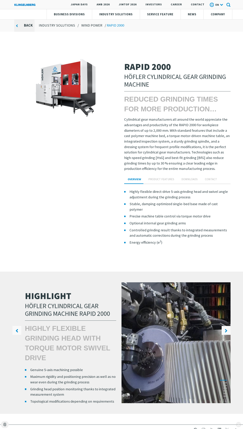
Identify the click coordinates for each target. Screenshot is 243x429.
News (192, 14)
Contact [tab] (211, 179)
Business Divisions (69, 14)
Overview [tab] (134, 179)
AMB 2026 (103, 4)
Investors (154, 4)
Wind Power (91, 25)
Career (176, 4)
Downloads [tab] (189, 179)
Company (218, 14)
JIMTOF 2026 (128, 4)
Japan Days (79, 4)
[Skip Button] (238, 424)
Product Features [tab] (161, 179)
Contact (197, 4)
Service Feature (160, 14)
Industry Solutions (116, 14)
